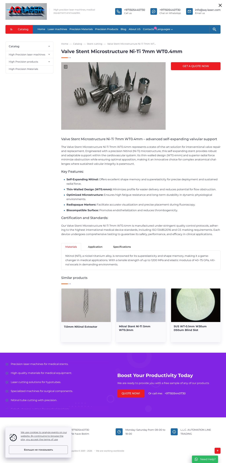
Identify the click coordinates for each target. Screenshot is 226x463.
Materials (71, 246)
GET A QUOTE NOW (196, 66)
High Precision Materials (23, 69)
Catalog (23, 29)
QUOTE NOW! (131, 393)
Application (95, 246)
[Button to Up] (218, 451)
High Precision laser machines (27, 54)
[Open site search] (214, 29)
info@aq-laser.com (208, 9)
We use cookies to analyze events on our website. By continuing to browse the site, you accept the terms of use (44, 436)
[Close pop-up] (220, 5)
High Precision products (23, 61)
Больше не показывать (38, 449)
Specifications (122, 246)
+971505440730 (134, 9)
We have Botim (79, 433)
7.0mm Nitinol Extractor (80, 326)
